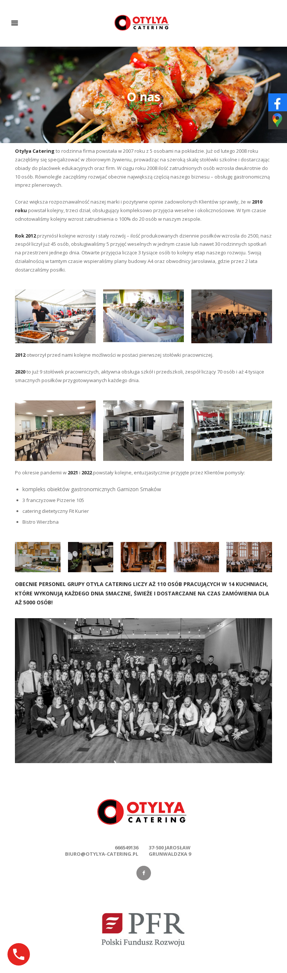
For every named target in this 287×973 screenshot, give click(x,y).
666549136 (126, 847)
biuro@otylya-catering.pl (101, 853)
